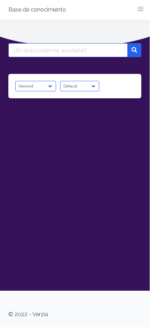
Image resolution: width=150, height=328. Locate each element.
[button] (141, 9)
